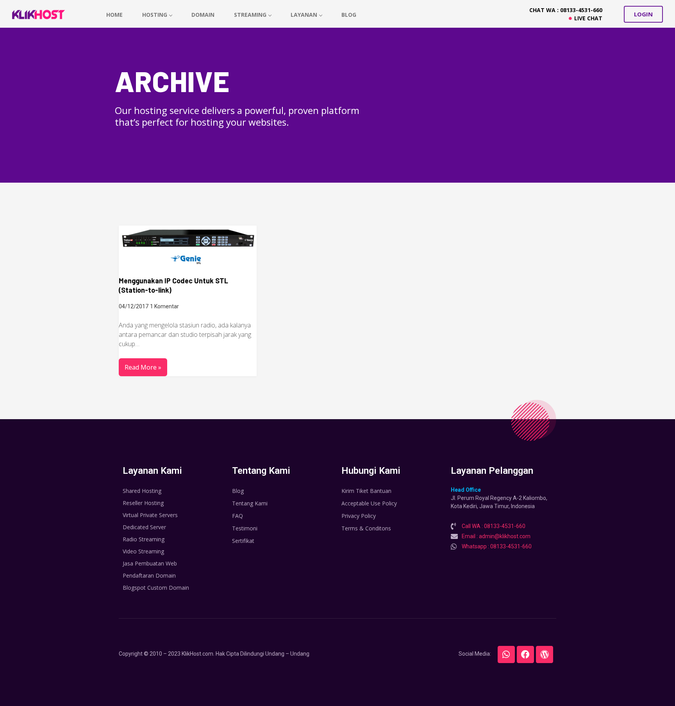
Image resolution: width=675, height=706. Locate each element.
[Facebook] (525, 654)
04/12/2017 (133, 306)
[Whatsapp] (506, 654)
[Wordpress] (544, 654)
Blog (348, 14)
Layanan (304, 14)
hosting (154, 14)
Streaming (250, 14)
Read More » (143, 367)
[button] (643, 14)
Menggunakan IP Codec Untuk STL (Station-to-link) (173, 285)
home (114, 14)
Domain (202, 14)
